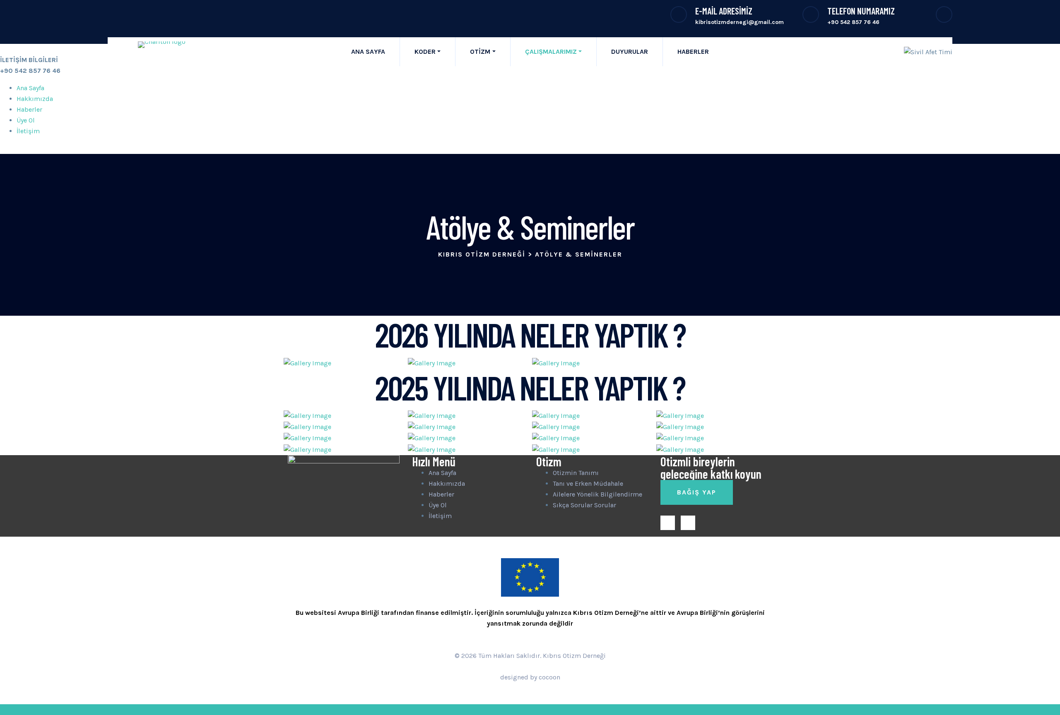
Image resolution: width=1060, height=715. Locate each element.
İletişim (28, 131)
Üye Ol (26, 120)
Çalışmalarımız (551, 51)
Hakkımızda (35, 99)
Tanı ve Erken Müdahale (588, 483)
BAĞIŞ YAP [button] (696, 492)
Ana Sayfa (368, 51)
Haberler (693, 51)
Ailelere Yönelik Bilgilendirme (597, 494)
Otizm (480, 51)
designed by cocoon (530, 677)
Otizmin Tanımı (576, 473)
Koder (425, 51)
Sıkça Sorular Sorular (584, 505)
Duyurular (629, 51)
